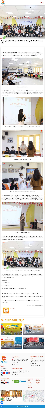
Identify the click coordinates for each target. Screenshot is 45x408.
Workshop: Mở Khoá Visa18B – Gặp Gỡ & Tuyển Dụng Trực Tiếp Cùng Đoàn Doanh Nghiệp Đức (33, 332)
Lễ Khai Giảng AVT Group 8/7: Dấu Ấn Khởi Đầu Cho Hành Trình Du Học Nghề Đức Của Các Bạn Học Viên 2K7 (33, 345)
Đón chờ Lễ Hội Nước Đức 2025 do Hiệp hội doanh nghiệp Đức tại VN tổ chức (10, 333)
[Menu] (43, 2)
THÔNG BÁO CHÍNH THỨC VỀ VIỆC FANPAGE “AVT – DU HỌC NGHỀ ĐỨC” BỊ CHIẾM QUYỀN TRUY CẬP (11, 345)
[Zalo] (2, 402)
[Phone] (2, 399)
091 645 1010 (15, 374)
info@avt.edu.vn (4, 370)
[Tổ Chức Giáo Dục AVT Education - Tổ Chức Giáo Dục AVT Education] (5, 2)
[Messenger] (2, 406)
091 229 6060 (3, 368)
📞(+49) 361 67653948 (35, 365)
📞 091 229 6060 (15, 364)
